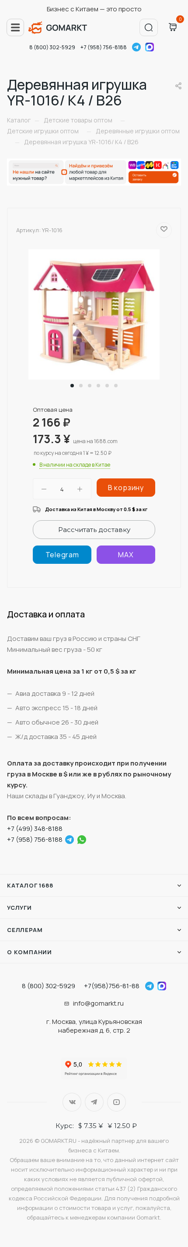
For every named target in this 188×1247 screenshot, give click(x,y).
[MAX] (126, 554)
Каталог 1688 (30, 885)
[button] (72, 386)
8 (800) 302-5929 (52, 47)
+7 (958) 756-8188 (103, 47)
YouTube (116, 1102)
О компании (29, 952)
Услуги (19, 908)
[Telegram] (62, 554)
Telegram (136, 47)
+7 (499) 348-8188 (35, 828)
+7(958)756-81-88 (111, 985)
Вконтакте (72, 1102)
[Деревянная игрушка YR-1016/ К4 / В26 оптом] (94, 314)
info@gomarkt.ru (98, 1003)
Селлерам (24, 930)
